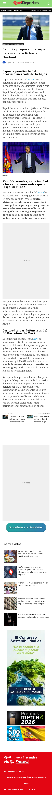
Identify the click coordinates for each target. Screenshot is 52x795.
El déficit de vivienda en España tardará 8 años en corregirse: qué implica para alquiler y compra (32, 601)
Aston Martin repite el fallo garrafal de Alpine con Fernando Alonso (17, 419)
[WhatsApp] (30, 431)
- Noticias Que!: (18, 10)
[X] (18, 431)
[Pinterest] (24, 431)
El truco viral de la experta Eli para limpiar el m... (34, 10)
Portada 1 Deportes (17, 44)
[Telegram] (36, 431)
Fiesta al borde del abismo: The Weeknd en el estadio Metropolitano (33, 615)
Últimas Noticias (6, 10)
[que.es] (26, 3)
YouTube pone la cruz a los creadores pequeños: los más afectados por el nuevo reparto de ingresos (32, 571)
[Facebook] (13, 431)
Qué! (9, 62)
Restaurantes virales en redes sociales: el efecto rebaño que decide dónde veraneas (30, 553)
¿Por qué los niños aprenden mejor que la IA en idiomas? (33, 584)
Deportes (6, 44)
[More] (42, 431)
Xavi (36, 338)
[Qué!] (5, 62)
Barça (31, 79)
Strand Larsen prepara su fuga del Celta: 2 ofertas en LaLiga (41, 419)
